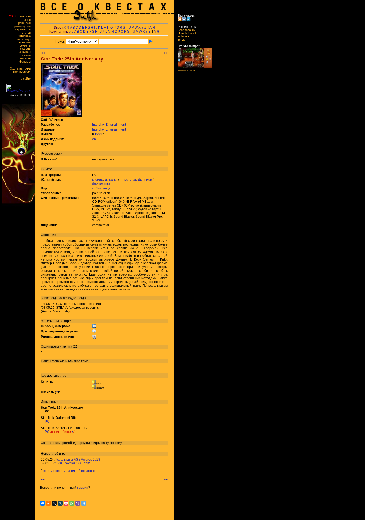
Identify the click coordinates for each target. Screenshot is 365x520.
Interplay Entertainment (109, 125)
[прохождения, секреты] (94, 332)
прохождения (23, 26)
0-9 (66, 27)
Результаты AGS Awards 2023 (77, 459)
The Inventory (23, 71)
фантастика (101, 183)
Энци (28, 19)
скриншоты (24, 29)
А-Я (152, 27)
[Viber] (77, 503)
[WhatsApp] (71, 503)
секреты (26, 45)
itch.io (180, 39)
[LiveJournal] (60, 503)
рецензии (26, 23)
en (94, 139)
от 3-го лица (101, 188)
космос (97, 180)
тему (118, 443)
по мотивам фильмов (136, 180)
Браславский (185, 30)
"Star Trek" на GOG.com (72, 463)
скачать (26, 48)
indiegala (182, 36)
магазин (26, 58)
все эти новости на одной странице (69, 471)
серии (54, 402)
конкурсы (25, 51)
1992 (98, 134)
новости (26, 16)
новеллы (26, 42)
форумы (26, 61)
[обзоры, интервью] (94, 327)
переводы (25, 39)
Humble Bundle (186, 33)
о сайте (27, 78)
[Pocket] (66, 503)
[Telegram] (83, 503)
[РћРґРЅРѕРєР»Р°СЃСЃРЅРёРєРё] (48, 503)
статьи (27, 32)
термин (82, 488)
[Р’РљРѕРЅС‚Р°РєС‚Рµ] (42, 503)
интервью (25, 35)
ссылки (27, 55)
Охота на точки (21, 68)
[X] (54, 503)
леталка (111, 180)
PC (47, 421)
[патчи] (94, 337)
